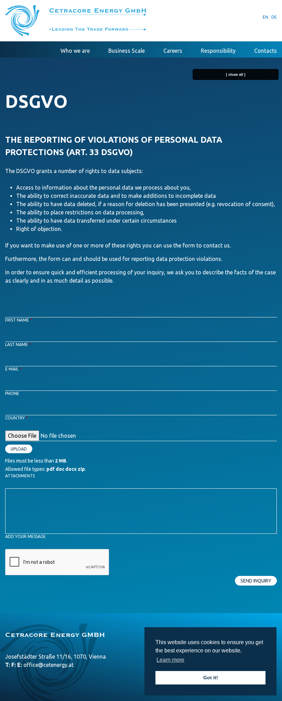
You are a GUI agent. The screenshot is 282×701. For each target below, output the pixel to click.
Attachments (20, 476)
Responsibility (218, 51)
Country (16, 418)
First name (18, 320)
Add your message (25, 536)
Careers (172, 51)
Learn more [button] (170, 660)
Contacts (265, 51)
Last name (18, 344)
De (274, 17)
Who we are (75, 51)
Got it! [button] (210, 677)
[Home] (75, 20)
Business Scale (126, 51)
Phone (12, 393)
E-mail (13, 369)
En (265, 17)
